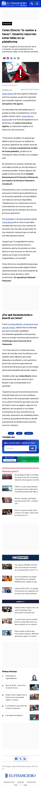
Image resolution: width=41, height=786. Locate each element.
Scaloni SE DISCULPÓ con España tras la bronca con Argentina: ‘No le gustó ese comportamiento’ (26, 591)
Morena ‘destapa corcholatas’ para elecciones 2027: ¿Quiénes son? (26, 501)
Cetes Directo (8, 94)
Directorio (21, 782)
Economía (7, 24)
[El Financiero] (14, 3)
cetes (11, 433)
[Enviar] (32, 448)
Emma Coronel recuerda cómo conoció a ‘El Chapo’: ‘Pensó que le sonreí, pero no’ (26, 513)
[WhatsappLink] (20, 459)
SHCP (19, 433)
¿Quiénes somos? (9, 782)
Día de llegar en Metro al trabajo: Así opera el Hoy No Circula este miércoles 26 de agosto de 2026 (27, 477)
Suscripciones (31, 782)
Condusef (28, 433)
